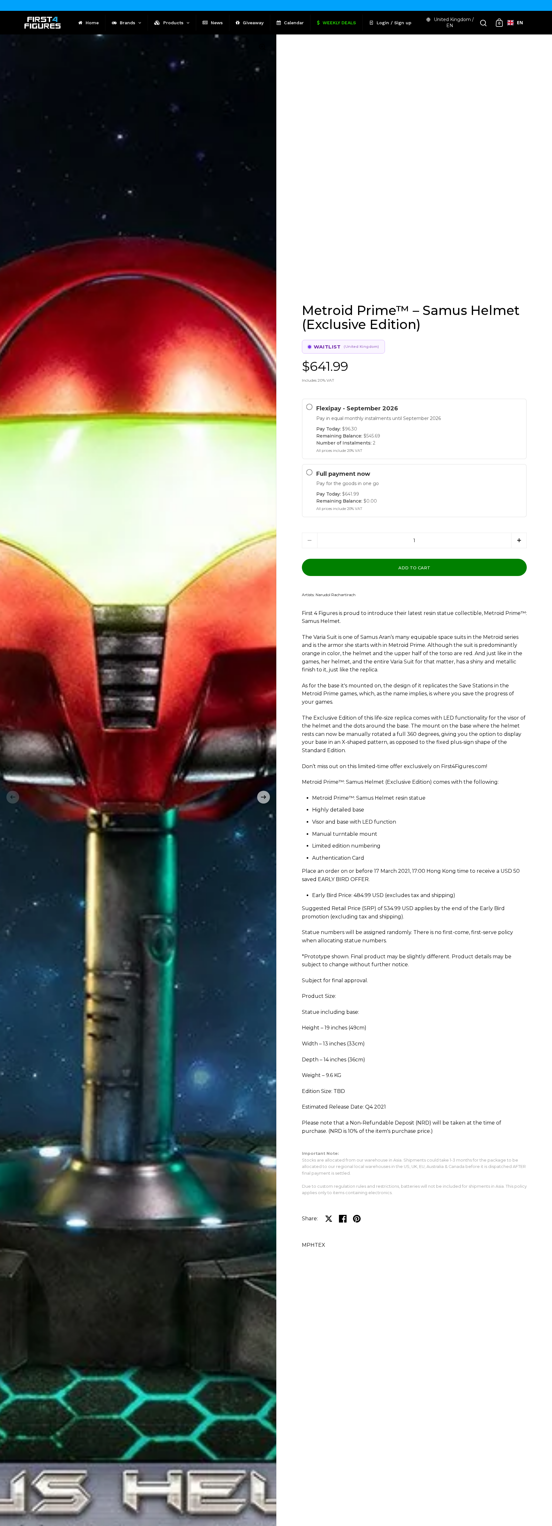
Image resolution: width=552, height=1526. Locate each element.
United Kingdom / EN (454, 22)
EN (520, 22)
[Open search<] (483, 22)
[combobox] (515, 22)
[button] (12, 797)
